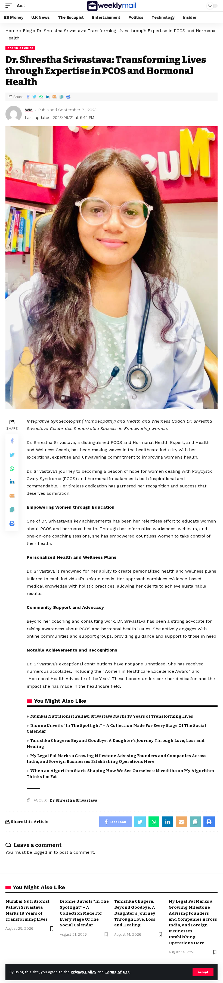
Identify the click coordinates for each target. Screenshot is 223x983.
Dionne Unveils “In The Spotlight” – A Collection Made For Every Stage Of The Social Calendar (84, 913)
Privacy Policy (83, 972)
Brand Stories (20, 48)
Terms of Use (117, 972)
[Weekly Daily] (111, 5)
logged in (42, 852)
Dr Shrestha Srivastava (73, 800)
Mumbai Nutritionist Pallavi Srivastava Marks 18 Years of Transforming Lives (111, 716)
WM (29, 109)
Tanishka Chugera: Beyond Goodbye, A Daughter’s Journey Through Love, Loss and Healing (134, 913)
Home (11, 30)
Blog (27, 30)
